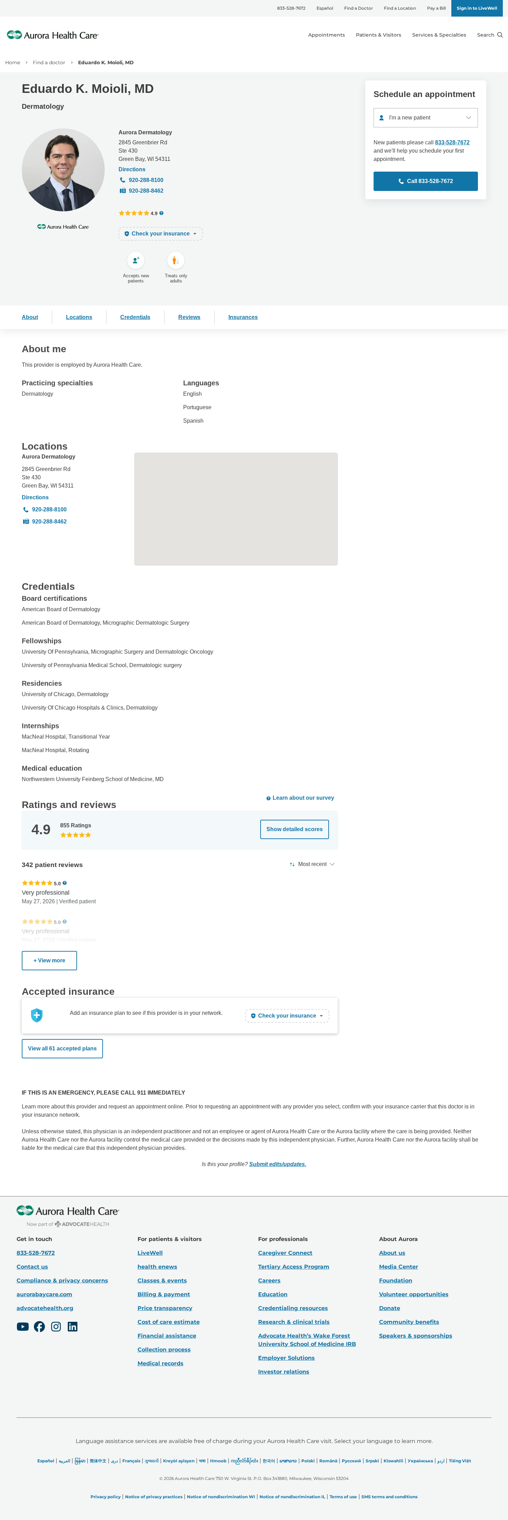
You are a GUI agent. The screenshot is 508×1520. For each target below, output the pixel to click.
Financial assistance (167, 1336)
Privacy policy (106, 1496)
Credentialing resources (293, 1308)
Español (325, 8)
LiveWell (150, 1253)
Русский (351, 1460)
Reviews (189, 317)
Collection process (164, 1349)
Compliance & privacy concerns (62, 1280)
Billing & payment (164, 1294)
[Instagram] (56, 1328)
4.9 (154, 213)
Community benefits (409, 1322)
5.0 (57, 883)
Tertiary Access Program (293, 1266)
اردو (441, 1460)
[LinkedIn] (72, 1328)
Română (328, 1460)
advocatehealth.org (45, 1308)
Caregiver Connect (285, 1253)
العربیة (64, 1460)
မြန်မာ (80, 1460)
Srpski (372, 1460)
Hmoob (218, 1460)
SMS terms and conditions (389, 1496)
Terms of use (343, 1496)
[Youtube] (22, 1328)
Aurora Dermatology (145, 132)
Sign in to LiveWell (477, 8)
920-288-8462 (146, 191)
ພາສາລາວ (288, 1460)
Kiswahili (393, 1460)
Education (273, 1294)
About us (392, 1253)
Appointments (326, 35)
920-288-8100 (146, 180)
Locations (79, 317)
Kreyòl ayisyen (179, 1460)
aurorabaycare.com (44, 1294)
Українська (420, 1460)
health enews (157, 1266)
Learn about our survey (303, 798)
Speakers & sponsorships (415, 1336)
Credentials (135, 317)
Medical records (161, 1363)
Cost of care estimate (169, 1322)
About (30, 317)
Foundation (395, 1280)
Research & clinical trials (294, 1322)
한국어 (269, 1460)
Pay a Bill (436, 8)
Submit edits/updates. (277, 1164)
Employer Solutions (286, 1358)
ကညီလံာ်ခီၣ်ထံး (244, 1460)
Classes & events (162, 1280)
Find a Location (400, 8)
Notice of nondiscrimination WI (221, 1496)
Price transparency (165, 1308)
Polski (308, 1460)
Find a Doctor (358, 8)
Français (131, 1460)
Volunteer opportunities (414, 1294)
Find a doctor (49, 62)
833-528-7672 (291, 8)
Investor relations (283, 1371)
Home (12, 62)
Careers (269, 1280)
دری (114, 1460)
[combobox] (426, 117)
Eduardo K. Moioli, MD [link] (106, 62)
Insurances (243, 317)
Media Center (398, 1266)
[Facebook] (39, 1328)
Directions (132, 169)
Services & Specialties (439, 35)
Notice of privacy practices (153, 1496)
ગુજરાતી (152, 1460)
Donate (389, 1308)
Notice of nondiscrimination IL (292, 1496)
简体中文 (98, 1460)
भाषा (202, 1460)
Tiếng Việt (460, 1460)
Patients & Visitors (378, 35)
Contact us (32, 1266)
